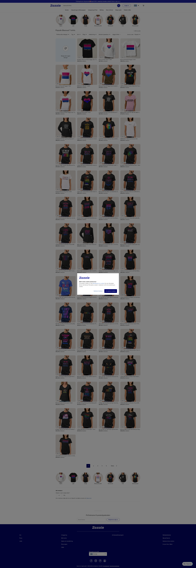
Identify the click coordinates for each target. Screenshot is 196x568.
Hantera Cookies (98, 291)
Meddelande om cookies (98, 283)
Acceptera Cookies (111, 291)
